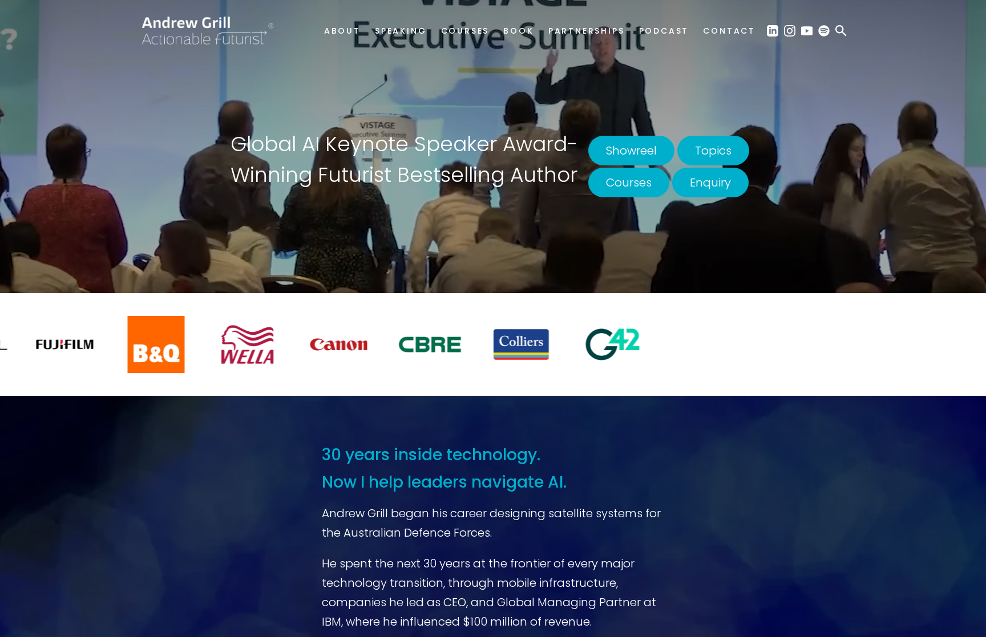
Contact (729, 30)
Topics (713, 151)
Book (518, 30)
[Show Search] (841, 30)
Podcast (664, 30)
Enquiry (710, 182)
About (342, 30)
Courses (465, 30)
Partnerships (586, 30)
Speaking (400, 30)
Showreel (631, 151)
